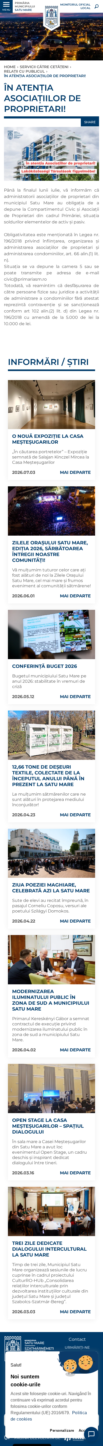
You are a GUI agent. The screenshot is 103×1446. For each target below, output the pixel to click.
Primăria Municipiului (25, 6)
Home (10, 67)
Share (90, 122)
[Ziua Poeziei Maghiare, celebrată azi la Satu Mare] (51, 853)
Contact (77, 1339)
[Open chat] (91, 1434)
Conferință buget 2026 (44, 666)
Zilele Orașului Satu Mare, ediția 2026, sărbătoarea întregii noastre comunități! (50, 551)
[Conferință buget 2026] (51, 634)
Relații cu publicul (24, 71)
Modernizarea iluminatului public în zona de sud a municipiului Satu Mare (50, 1000)
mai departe (75, 472)
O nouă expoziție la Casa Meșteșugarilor (47, 439)
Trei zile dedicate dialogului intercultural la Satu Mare (49, 1249)
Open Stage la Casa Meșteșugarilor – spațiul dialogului (48, 1126)
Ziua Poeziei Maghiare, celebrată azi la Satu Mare (51, 888)
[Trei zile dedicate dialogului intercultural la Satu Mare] (51, 1211)
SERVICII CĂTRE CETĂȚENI (44, 67)
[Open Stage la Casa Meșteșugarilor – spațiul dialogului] (51, 1088)
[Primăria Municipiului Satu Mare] (51, 17)
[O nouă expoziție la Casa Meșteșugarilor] (51, 404)
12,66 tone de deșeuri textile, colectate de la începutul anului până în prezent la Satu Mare (48, 775)
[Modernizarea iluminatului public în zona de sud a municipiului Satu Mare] (51, 959)
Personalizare (62, 1430)
